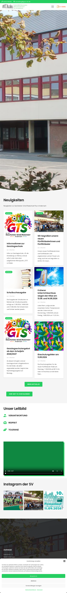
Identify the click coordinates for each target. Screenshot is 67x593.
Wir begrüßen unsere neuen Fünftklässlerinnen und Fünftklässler (49, 239)
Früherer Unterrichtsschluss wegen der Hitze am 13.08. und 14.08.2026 (47, 294)
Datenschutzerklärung (30, 589)
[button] (64, 561)
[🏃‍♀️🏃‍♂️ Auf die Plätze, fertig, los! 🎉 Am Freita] (54, 500)
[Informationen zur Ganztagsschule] (18, 212)
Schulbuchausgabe (16, 292)
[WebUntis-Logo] (61, 7)
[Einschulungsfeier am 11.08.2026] (49, 323)
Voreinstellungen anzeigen (33, 585)
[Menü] (52, 6)
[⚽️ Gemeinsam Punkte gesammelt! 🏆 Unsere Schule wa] (13, 500)
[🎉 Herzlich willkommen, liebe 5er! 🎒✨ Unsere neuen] (33, 500)
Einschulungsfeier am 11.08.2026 (48, 356)
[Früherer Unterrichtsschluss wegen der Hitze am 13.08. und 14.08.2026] (49, 268)
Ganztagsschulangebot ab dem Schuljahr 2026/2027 (18, 351)
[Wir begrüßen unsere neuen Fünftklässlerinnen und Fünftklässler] (49, 212)
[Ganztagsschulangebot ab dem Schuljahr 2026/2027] (18, 317)
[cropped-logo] (15, 7)
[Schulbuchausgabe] (18, 270)
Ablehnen (33, 581)
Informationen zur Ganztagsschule (15, 245)
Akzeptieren (33, 576)
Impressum (40, 589)
